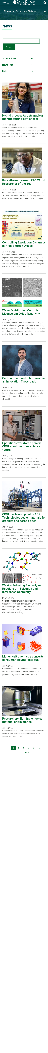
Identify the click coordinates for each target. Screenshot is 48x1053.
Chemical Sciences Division (20, 11)
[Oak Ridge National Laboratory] (24, 2)
